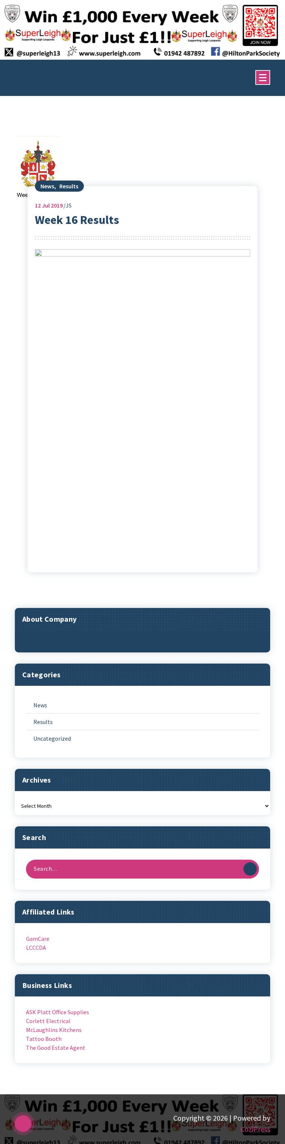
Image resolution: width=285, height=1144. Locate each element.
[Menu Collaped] (262, 77)
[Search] (250, 869)
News (47, 186)
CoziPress (255, 1129)
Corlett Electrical (48, 1021)
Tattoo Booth (44, 1038)
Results (68, 186)
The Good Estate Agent (55, 1047)
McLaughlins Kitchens (54, 1030)
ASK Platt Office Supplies (57, 1012)
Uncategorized (52, 738)
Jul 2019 (49, 205)
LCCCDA (36, 947)
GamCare (37, 938)
